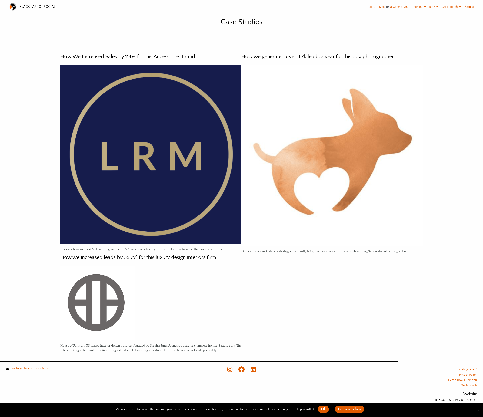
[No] (478, 410)
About (371, 6)
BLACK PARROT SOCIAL (37, 7)
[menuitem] (368, 6)
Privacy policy (349, 409)
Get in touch (450, 6)
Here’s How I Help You (462, 380)
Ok (323, 409)
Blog (432, 6)
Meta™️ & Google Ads (393, 6)
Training (417, 6)
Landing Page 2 (467, 369)
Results (469, 6)
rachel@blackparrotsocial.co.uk (32, 368)
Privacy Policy (468, 374)
